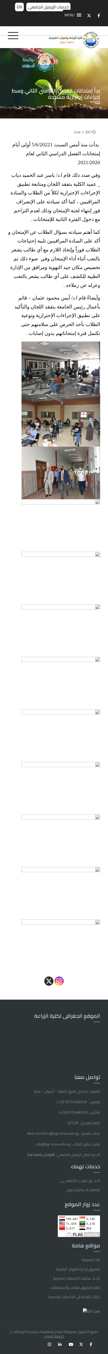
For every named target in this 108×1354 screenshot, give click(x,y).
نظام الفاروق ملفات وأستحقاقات (75, 1287)
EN (19, 7)
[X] (48, 981)
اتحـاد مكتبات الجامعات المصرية (76, 1278)
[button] (69, 15)
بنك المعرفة (91, 1259)
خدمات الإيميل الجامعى (48, 7)
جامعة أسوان (54, 1336)
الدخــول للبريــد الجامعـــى (80, 1180)
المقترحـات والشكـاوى (83, 1189)
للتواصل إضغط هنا (41, 1154)
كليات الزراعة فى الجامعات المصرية (74, 1296)
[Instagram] (59, 981)
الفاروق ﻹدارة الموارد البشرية (78, 1269)
